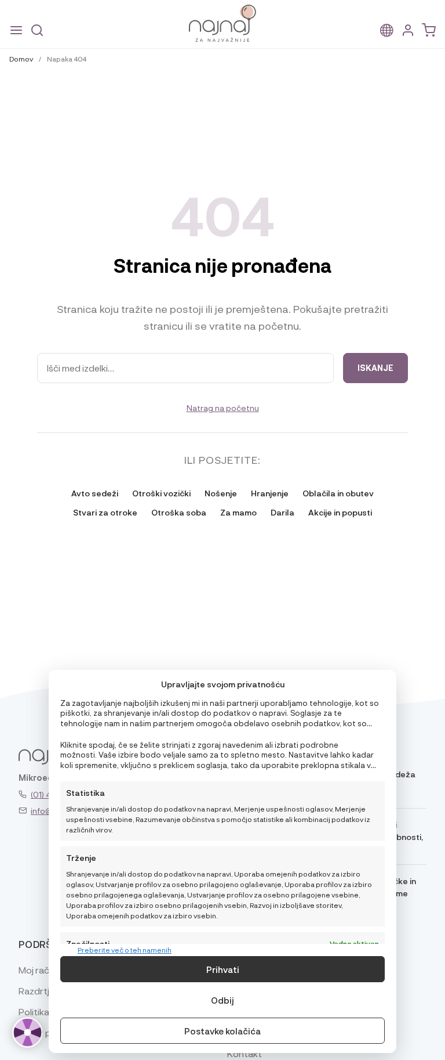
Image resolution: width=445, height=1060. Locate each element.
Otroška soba (178, 512)
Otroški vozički (161, 493)
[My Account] (408, 30)
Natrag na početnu (223, 407)
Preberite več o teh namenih (125, 949)
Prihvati (222, 969)
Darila (282, 512)
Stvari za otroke (105, 512)
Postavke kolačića (222, 1031)
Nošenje (221, 493)
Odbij (222, 1000)
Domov (21, 58)
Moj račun (39, 970)
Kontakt (244, 1053)
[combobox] (185, 368)
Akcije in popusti (340, 512)
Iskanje (375, 367)
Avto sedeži (94, 493)
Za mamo (238, 512)
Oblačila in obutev (338, 493)
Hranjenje (270, 493)
